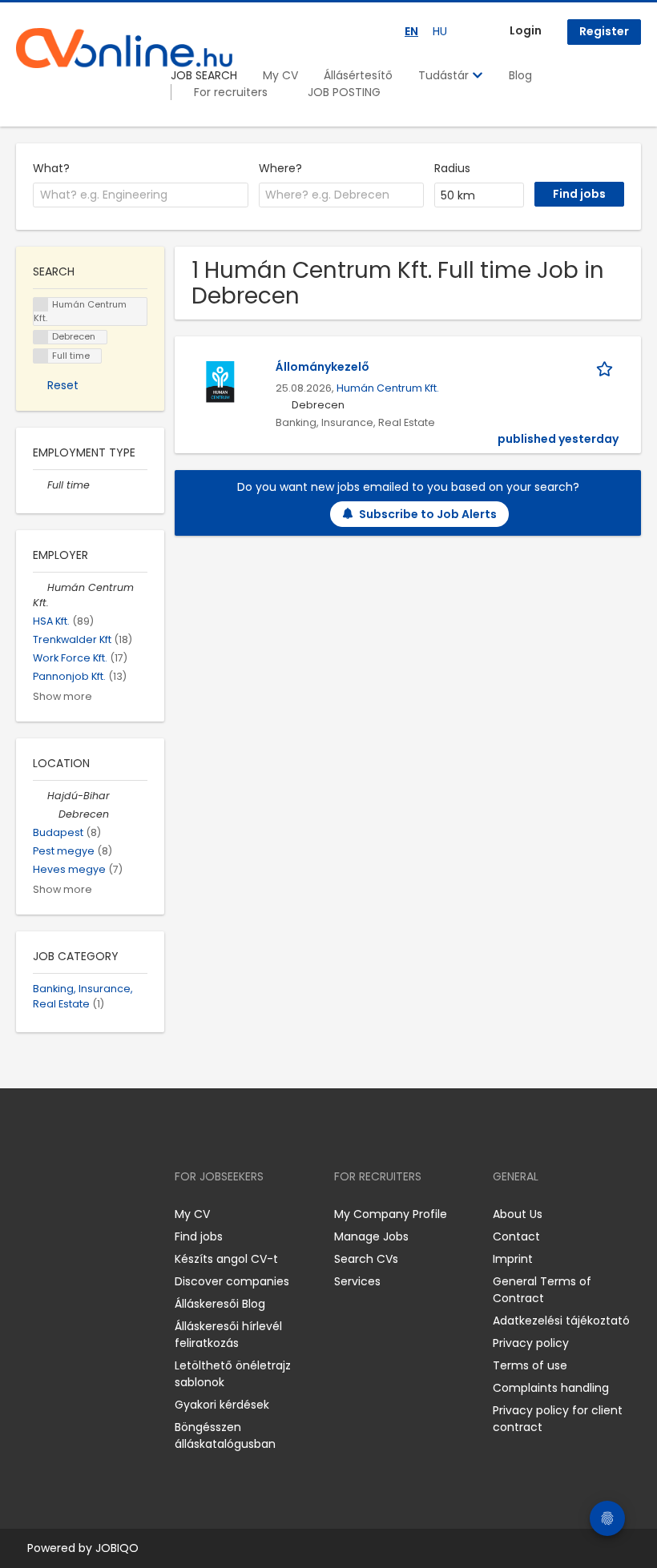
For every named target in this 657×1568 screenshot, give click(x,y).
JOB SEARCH (204, 75)
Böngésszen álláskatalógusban (225, 1435)
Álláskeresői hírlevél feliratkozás (228, 1334)
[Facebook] (27, 1214)
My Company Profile (390, 1214)
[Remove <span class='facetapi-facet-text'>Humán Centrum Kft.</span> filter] (41, 305)
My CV (280, 75)
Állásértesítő (358, 75)
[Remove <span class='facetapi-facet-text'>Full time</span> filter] (41, 356)
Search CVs (366, 1259)
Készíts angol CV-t (226, 1259)
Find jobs (199, 1236)
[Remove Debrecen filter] (51, 814)
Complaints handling (551, 1388)
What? (51, 168)
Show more (62, 696)
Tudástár (445, 75)
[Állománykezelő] (220, 380)
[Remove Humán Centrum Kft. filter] (40, 587)
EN (411, 31)
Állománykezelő (322, 367)
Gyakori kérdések (222, 1405)
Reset (63, 385)
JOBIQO (117, 1548)
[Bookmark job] (607, 367)
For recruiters (231, 92)
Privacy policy (531, 1343)
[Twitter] (104, 1214)
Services (357, 1281)
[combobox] (140, 195)
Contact (516, 1236)
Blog (520, 75)
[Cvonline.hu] (124, 48)
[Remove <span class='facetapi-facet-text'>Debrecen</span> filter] (41, 337)
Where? (280, 168)
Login (526, 30)
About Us (517, 1214)
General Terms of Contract (542, 1289)
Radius (452, 168)
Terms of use (530, 1365)
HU (440, 31)
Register (604, 31)
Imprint (513, 1259)
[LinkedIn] (80, 1214)
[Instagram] (54, 1214)
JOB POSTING (344, 92)
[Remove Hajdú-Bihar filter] (40, 795)
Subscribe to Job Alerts (428, 514)
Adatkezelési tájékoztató (561, 1321)
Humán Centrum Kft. (388, 388)
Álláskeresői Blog (220, 1304)
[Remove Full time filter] (40, 485)
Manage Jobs (371, 1236)
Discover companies (232, 1281)
